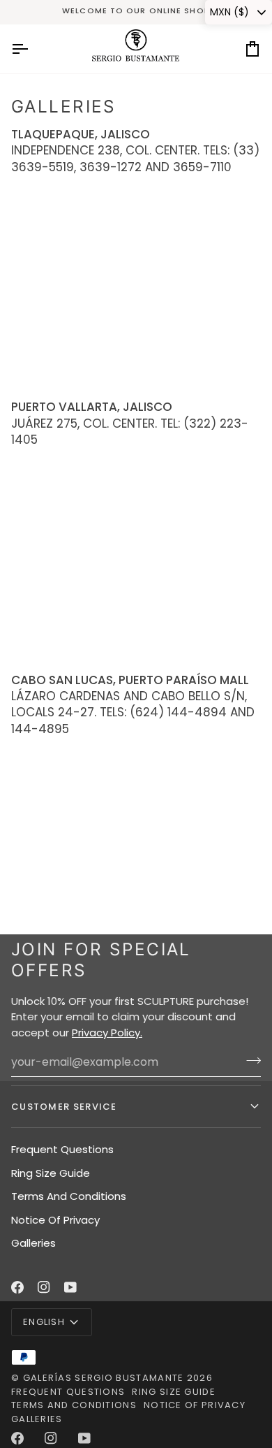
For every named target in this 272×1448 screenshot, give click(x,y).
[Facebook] (17, 1287)
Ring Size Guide (50, 1173)
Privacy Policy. (107, 1032)
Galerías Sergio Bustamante (103, 1377)
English (44, 1321)
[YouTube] (70, 1287)
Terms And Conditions (68, 1196)
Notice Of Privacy (55, 1219)
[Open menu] (32, 48)
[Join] (249, 1060)
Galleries (33, 1243)
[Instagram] (44, 1287)
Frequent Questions (62, 1149)
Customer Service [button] (64, 1106)
